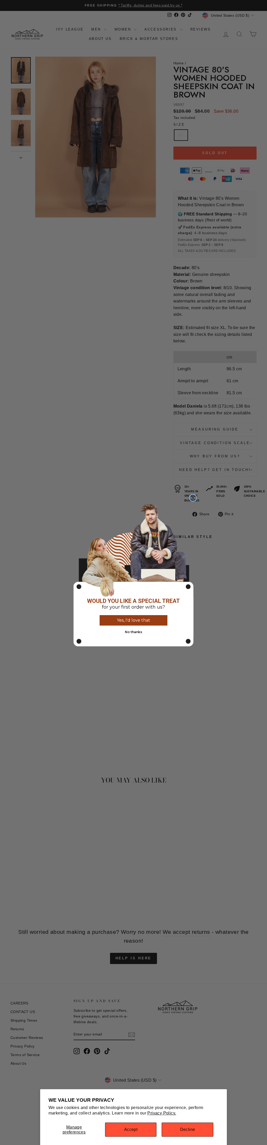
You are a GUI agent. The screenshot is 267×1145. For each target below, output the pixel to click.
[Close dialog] (193, 498)
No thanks (133, 632)
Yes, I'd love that (133, 620)
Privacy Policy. (161, 1113)
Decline (187, 1129)
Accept (130, 1129)
